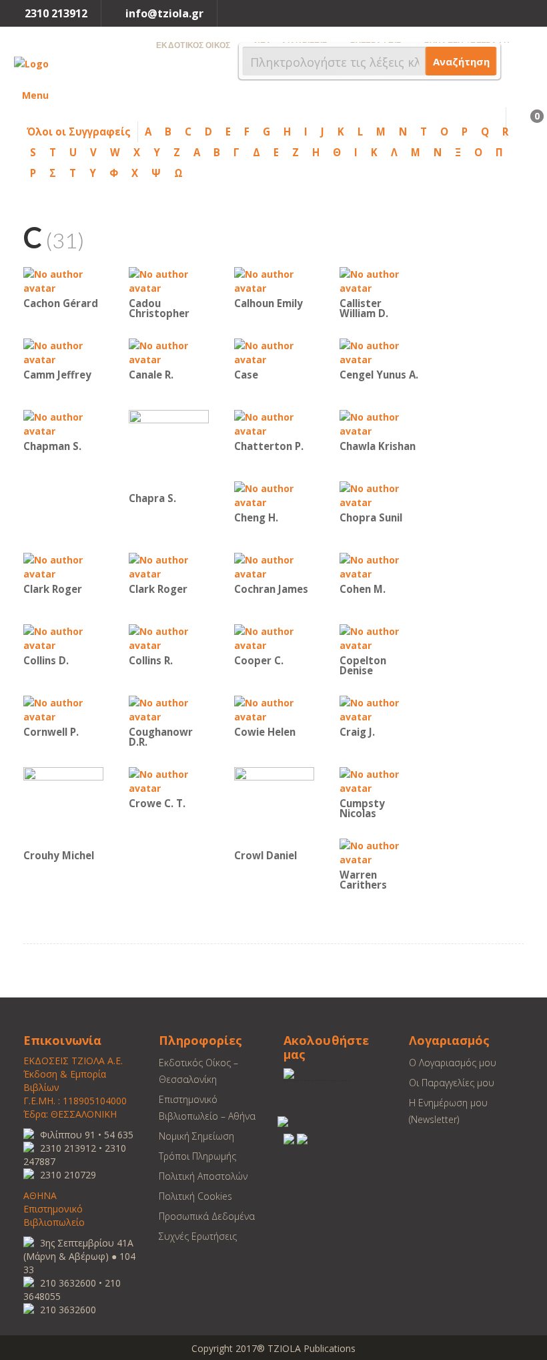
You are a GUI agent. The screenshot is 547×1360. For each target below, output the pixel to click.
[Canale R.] (169, 351)
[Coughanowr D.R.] (169, 708)
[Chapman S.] (63, 423)
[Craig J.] (380, 708)
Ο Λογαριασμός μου (452, 1062)
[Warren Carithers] (380, 851)
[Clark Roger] (63, 565)
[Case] (274, 351)
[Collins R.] (169, 637)
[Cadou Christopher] (169, 280)
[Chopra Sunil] (380, 494)
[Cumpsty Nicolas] (380, 780)
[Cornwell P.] (63, 708)
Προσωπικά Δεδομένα (207, 1216)
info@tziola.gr (164, 13)
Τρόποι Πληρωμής (197, 1156)
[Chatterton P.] (274, 423)
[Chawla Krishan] (380, 423)
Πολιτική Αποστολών (203, 1176)
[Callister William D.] (380, 280)
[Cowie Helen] (274, 708)
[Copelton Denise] (380, 637)
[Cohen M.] (380, 565)
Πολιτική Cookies (195, 1196)
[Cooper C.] (274, 637)
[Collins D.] (63, 637)
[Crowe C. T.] (169, 780)
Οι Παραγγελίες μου (451, 1082)
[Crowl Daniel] (274, 806)
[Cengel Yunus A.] (380, 351)
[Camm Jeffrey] (63, 351)
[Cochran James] (274, 565)
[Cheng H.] (274, 494)
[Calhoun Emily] (274, 280)
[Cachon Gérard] (63, 280)
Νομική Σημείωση (196, 1136)
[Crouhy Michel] (63, 806)
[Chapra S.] (169, 449)
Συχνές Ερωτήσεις (198, 1236)
